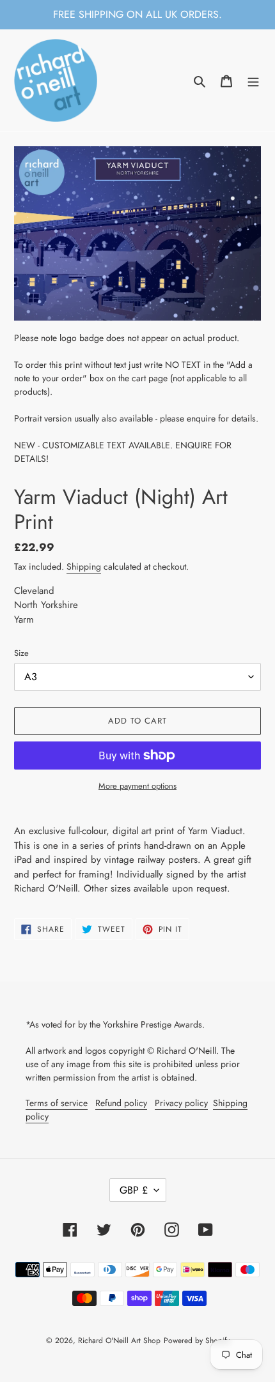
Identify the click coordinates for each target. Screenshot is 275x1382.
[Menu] (253, 81)
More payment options (137, 786)
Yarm (24, 619)
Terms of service (57, 1103)
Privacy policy (181, 1103)
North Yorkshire (46, 605)
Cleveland (34, 591)
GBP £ (134, 1190)
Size (21, 653)
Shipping (84, 566)
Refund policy (121, 1103)
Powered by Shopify (197, 1340)
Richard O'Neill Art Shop (119, 1340)
